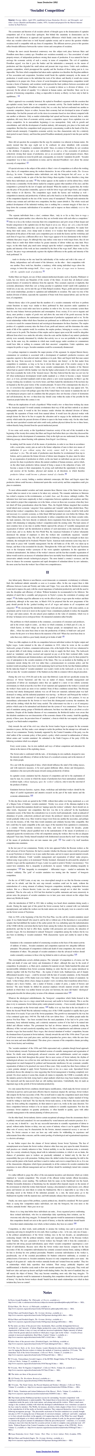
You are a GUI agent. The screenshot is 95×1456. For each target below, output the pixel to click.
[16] (75, 1223)
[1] (19, 96)
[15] (47, 1007)
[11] (60, 839)
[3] (35, 180)
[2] (28, 163)
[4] (7, 221)
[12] (20, 869)
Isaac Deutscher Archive (47, 1452)
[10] (31, 795)
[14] (70, 992)
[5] (44, 271)
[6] (66, 474)
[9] (63, 636)
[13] (75, 954)
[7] (14, 598)
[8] (17, 607)
